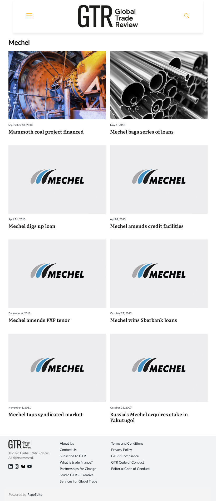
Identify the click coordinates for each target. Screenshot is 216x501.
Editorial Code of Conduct (130, 469)
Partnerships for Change (78, 469)
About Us (67, 443)
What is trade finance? (76, 462)
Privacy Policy (121, 450)
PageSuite (34, 495)
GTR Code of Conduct (127, 462)
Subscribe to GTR (73, 456)
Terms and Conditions (127, 443)
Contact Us (68, 450)
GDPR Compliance (125, 456)
